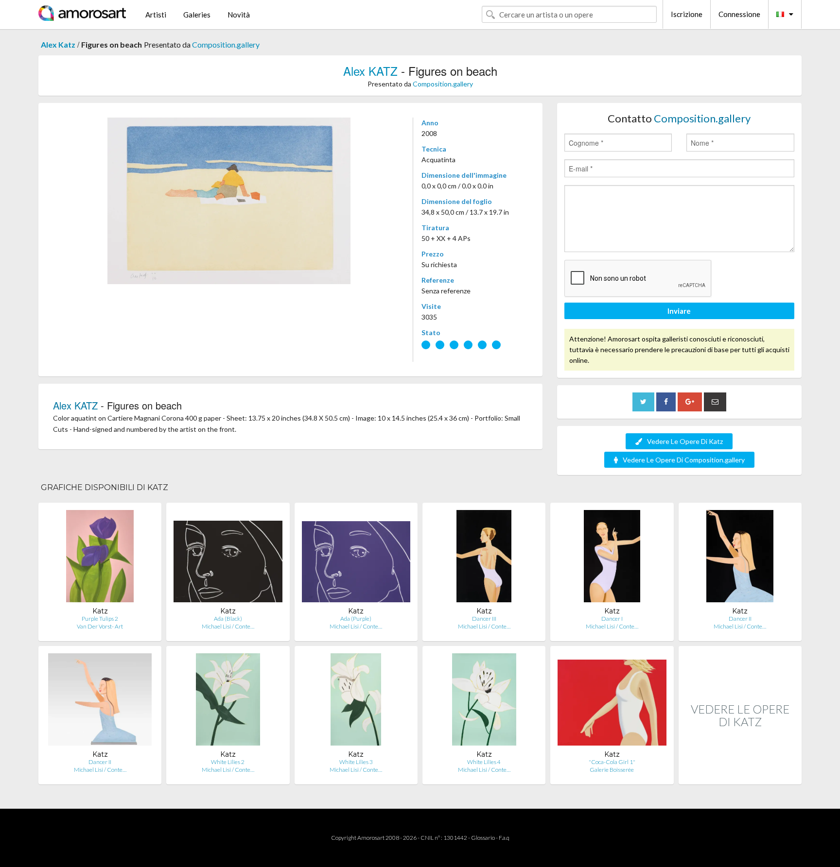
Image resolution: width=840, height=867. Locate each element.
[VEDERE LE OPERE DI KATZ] (740, 774)
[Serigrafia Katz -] (612, 701)
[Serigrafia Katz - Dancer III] (484, 558)
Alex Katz (58, 44)
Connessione (739, 14)
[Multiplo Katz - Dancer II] (100, 701)
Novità (239, 14)
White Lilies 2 (228, 761)
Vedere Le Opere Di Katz (685, 441)
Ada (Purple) (355, 618)
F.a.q (504, 837)
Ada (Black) (228, 618)
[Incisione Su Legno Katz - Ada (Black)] (228, 558)
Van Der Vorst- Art (100, 626)
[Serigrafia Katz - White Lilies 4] (484, 701)
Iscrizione (686, 14)
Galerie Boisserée (612, 769)
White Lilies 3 (356, 761)
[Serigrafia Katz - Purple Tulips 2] (99, 558)
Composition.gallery (226, 44)
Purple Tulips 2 (100, 618)
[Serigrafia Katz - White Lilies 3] (356, 701)
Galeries (196, 14)
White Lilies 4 (484, 761)
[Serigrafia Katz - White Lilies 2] (228, 701)
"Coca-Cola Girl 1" (612, 761)
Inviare (679, 310)
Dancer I (612, 618)
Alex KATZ (370, 70)
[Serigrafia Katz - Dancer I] (612, 558)
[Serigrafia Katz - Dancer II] (739, 558)
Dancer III (484, 618)
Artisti (155, 14)
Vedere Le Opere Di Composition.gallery (684, 460)
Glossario (483, 837)
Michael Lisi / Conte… (228, 626)
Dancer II (740, 618)
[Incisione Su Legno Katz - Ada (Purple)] (356, 558)
